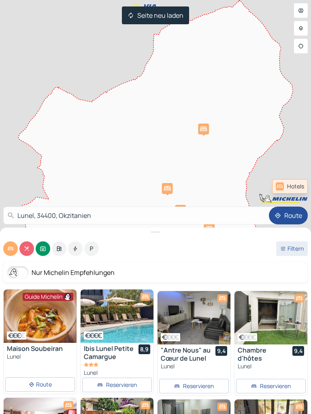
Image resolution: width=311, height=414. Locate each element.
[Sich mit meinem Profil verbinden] (301, 10)
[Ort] (301, 46)
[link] (290, 186)
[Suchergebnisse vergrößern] (155, 232)
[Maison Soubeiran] (40, 316)
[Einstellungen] (301, 28)
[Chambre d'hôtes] (270, 317)
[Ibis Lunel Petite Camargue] (117, 316)
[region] (40, 316)
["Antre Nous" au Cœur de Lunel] (194, 317)
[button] (203, 129)
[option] (10, 248)
